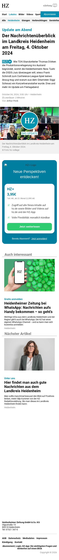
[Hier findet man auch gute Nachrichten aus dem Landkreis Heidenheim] (29, 355)
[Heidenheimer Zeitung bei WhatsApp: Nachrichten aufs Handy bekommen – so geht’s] (29, 276)
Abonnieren (50, 14)
